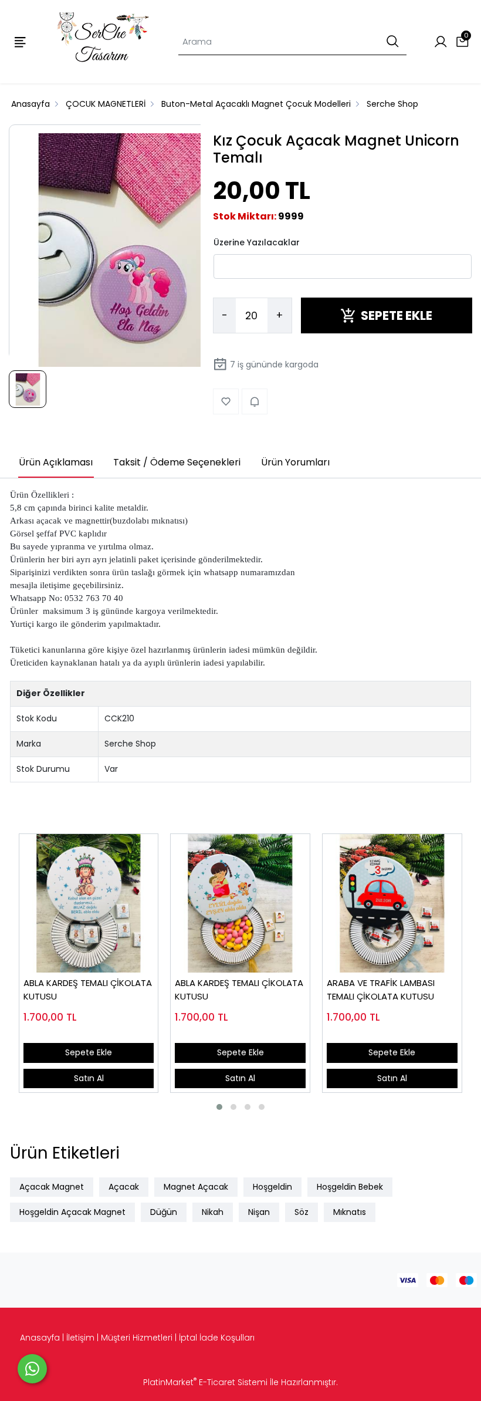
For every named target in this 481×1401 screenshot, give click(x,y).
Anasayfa (40, 1337)
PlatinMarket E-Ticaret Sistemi (205, 1382)
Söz (301, 1212)
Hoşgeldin (272, 1187)
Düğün (163, 1212)
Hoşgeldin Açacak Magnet (72, 1212)
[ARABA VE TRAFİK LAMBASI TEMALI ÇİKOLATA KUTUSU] (392, 903)
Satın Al (89, 1078)
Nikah (212, 1212)
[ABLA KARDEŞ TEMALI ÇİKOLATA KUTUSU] (88, 903)
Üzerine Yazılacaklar (257, 242)
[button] (219, 1107)
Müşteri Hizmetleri (136, 1337)
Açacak (124, 1187)
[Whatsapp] (32, 1368)
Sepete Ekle (88, 1052)
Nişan (259, 1212)
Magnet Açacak (196, 1187)
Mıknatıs (349, 1212)
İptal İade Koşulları (217, 1337)
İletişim (80, 1337)
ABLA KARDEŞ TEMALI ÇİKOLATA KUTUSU (87, 989)
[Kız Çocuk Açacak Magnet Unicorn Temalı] (126, 250)
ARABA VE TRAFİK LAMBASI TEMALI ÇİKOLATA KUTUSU (381, 989)
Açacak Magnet (51, 1187)
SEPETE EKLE (396, 315)
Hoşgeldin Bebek (350, 1187)
